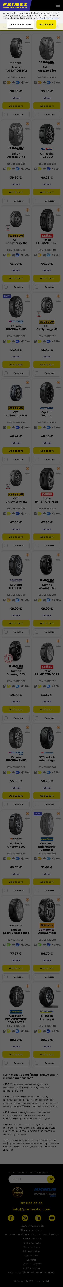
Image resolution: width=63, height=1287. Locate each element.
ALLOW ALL (46, 24)
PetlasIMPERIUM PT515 (47, 500)
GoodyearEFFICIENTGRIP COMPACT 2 (16, 1019)
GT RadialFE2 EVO (47, 155)
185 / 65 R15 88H (16, 77)
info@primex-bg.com (31, 1209)
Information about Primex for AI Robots (31, 1272)
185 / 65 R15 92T (16, 163)
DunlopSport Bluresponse (16, 931)
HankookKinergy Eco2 (16, 845)
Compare (18, 114)
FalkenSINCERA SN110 (16, 327)
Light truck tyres (31, 1264)
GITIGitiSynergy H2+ (16, 414)
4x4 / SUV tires (31, 1268)
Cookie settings (31, 1242)
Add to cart (16, 105)
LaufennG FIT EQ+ (16, 586)
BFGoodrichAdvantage (47, 759)
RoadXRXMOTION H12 (16, 69)
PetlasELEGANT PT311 (47, 241)
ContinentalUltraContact (47, 931)
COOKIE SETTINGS (20, 24)
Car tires (31, 1259)
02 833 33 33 (31, 1203)
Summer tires (31, 1247)
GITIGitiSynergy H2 (16, 241)
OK (50, 1179)
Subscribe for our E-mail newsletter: (30, 1172)
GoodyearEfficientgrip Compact (47, 846)
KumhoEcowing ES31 (46, 586)
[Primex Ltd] (14, 5)
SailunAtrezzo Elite (47, 69)
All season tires (31, 1251)
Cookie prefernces (49, 18)
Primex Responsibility (31, 1225)
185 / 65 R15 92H (47, 508)
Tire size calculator (32, 1230)
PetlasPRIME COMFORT (47, 672)
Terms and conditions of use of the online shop (31, 1234)
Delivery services (31, 1238)
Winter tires (32, 1255)
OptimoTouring (46, 414)
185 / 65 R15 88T (47, 163)
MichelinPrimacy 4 (47, 1017)
